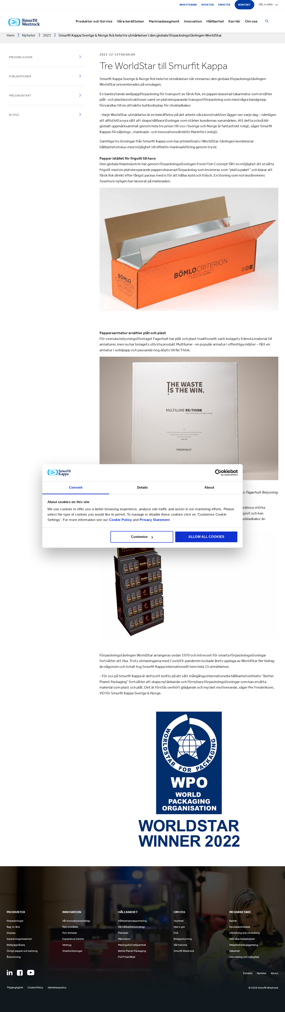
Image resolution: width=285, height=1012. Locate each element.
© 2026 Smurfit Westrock (263, 987)
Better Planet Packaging (132, 950)
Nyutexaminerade (239, 926)
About (274, 973)
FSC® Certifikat (126, 957)
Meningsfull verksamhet (132, 944)
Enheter (224, 4)
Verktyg (66, 944)
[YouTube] (30, 972)
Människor (124, 938)
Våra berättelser (130, 21)
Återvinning (14, 957)
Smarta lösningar (72, 950)
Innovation (193, 21)
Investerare (188, 4)
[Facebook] (20, 973)
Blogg (14, 115)
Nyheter (208, 4)
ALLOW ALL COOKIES (206, 537)
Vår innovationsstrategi (76, 920)
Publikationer (20, 76)
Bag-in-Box (13, 926)
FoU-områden (70, 926)
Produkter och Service (94, 21)
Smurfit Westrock (184, 950)
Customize (139, 537)
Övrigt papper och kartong (22, 950)
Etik (176, 932)
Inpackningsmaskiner (19, 938)
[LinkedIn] (9, 972)
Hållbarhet (215, 21)
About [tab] (209, 487)
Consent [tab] (75, 487)
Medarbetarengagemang (243, 944)
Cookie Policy (120, 520)
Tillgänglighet (15, 987)
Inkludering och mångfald (244, 957)
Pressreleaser (20, 57)
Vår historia (180, 944)
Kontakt (244, 4)
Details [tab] (142, 487)
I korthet (179, 920)
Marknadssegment (164, 21)
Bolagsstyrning (183, 938)
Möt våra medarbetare (242, 938)
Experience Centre (73, 938)
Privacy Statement (154, 520)
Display (11, 932)
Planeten (123, 932)
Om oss (251, 21)
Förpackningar (15, 920)
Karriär (234, 21)
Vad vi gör (179, 926)
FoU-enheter (69, 932)
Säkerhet (234, 950)
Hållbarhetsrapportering (132, 920)
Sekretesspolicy (57, 987)
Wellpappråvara (16, 944)
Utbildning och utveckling (244, 932)
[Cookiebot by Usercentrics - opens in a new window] (218, 472)
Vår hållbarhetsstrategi (131, 926)
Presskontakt (20, 95)
